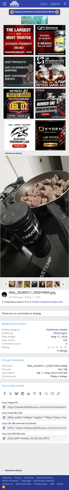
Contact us (7, 483)
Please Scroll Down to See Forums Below (34, 11)
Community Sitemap (43, 480)
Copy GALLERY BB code (13, 433)
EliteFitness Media (57, 329)
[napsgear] (19, 40)
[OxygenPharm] (50, 135)
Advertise (7, 477)
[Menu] (5, 4)
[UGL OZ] (19, 103)
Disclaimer (29, 477)
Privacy (17, 477)
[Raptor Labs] (19, 135)
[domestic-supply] (19, 71)
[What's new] (65, 4)
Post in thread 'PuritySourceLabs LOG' (44, 301)
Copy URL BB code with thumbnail (19, 423)
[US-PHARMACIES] (50, 71)
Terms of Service (10, 480)
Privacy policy (40, 483)
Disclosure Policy (45, 477)
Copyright (26, 480)
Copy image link (10, 402)
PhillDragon (17, 297)
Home (60, 483)
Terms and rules (23, 483)
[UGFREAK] (50, 103)
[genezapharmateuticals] (50, 40)
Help (52, 483)
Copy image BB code (12, 412)
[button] (6, 284)
